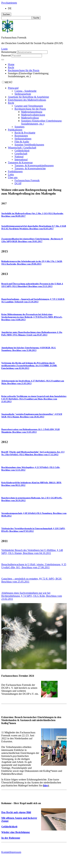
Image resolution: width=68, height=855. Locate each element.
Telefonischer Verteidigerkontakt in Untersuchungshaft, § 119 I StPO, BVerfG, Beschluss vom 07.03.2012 (33, 529)
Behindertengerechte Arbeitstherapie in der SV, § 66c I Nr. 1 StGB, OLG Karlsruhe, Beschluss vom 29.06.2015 (31, 262)
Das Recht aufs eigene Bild (16, 812)
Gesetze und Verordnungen (29, 105)
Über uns (12, 177)
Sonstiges (19, 126)
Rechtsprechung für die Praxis (23, 70)
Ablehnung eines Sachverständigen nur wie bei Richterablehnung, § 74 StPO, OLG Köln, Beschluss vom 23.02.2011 (31, 595)
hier (46, 785)
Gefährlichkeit (22, 150)
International (21, 159)
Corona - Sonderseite (25, 90)
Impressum (15, 852)
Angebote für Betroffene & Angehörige (28, 96)
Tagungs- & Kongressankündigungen (34, 165)
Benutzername (8, 52)
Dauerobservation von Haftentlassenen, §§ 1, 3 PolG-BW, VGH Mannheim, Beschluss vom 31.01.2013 (30, 430)
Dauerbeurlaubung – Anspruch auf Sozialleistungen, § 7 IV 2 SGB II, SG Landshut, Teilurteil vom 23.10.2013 (33, 300)
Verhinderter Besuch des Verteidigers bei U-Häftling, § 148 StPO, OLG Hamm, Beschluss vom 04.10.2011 (32, 552)
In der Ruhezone (10, 837)
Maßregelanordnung (31, 111)
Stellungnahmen (23, 138)
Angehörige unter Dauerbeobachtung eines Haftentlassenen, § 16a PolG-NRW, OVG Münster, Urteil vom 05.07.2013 (31, 333)
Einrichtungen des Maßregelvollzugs (27, 99)
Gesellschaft (21, 153)
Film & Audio (22, 141)
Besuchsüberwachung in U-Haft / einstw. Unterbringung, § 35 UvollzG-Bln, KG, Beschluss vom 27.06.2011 (33, 566)
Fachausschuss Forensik (27, 180)
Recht (11, 67)
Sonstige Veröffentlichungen (29, 144)
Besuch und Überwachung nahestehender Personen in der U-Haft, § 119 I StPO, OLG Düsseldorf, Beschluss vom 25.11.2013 (32, 285)
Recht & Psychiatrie (25, 132)
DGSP (18, 183)
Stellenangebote (23, 93)
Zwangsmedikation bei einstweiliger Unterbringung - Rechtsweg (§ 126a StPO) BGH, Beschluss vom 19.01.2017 (32, 240)
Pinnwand (13, 88)
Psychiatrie (9, 2)
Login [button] (4, 48)
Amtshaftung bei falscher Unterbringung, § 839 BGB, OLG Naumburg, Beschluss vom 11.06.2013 (28, 349)
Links (11, 174)
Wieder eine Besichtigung (15, 832)
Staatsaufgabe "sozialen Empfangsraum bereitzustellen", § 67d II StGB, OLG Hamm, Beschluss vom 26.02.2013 (31, 415)
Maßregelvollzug (30, 117)
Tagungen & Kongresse (20, 162)
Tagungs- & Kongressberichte (30, 168)
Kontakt (5, 852)
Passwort (6, 55)
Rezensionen (21, 135)
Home (11, 64)
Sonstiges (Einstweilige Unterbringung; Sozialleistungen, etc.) (41, 122)
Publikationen (15, 129)
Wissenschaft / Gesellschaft (22, 147)
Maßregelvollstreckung (33, 114)
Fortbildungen (15, 171)
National (19, 156)
